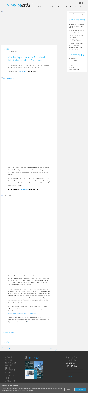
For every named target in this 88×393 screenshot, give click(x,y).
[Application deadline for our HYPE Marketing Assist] (38, 374)
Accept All (80, 389)
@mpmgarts (35, 357)
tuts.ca (29, 322)
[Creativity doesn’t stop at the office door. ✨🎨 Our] (29, 374)
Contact (79, 6)
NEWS (8, 372)
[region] (44, 388)
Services (10, 362)
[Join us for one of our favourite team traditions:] (38, 365)
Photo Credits (10, 379)
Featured (72, 64)
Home (8, 357)
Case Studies (73, 59)
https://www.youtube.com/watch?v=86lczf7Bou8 (22, 313)
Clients (51, 6)
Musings (71, 67)
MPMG (12, 332)
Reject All (69, 389)
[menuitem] (41, 6)
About (41, 6)
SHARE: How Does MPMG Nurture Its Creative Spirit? (76, 26)
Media (69, 6)
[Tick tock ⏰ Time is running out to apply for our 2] (29, 365)
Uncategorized (74, 69)
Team (8, 367)
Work (9, 365)
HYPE (60, 6)
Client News (73, 60)
